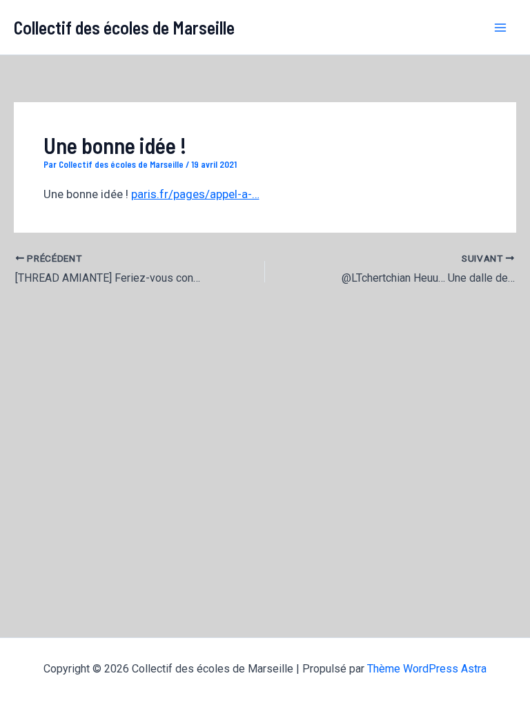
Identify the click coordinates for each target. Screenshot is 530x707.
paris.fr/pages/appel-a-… (195, 194)
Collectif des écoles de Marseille (124, 27)
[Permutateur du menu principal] (501, 27)
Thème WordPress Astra (427, 668)
